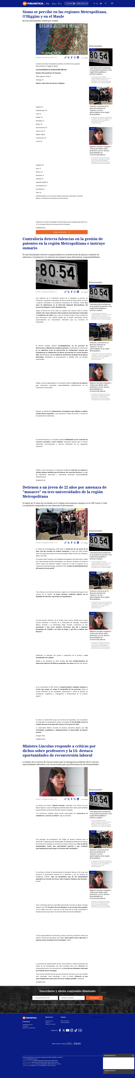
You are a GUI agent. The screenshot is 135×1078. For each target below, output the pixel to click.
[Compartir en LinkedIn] (78, 57)
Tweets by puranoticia (97, 1017)
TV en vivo (69, 3)
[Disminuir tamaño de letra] (97, 3)
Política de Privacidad (50, 1024)
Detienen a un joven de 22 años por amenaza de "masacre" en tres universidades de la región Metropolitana (99, 110)
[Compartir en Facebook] (72, 57)
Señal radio (81, 3)
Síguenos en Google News (29, 1027)
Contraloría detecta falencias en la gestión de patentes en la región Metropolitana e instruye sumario (101, 71)
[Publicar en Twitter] (68, 57)
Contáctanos (25, 1026)
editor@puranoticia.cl (27, 1024)
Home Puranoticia (65, 1020)
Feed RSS (47, 1022)
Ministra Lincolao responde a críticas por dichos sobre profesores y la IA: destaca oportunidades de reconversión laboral (100, 151)
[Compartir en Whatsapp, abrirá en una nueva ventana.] (75, 57)
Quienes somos (49, 1020)
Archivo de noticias (65, 1022)
